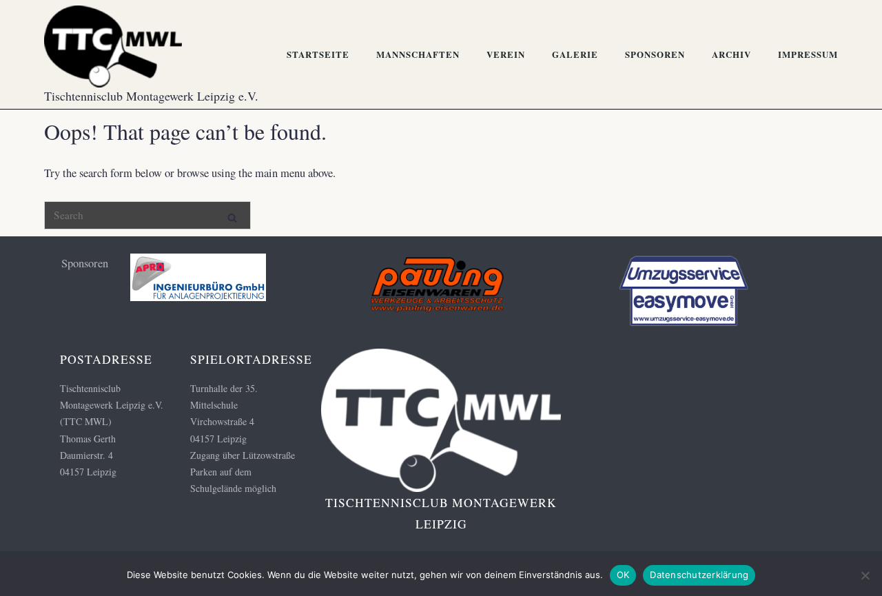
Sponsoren (655, 54)
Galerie (575, 54)
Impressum (808, 54)
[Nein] (865, 575)
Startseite (318, 54)
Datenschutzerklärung (699, 574)
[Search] (232, 215)
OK (623, 574)
